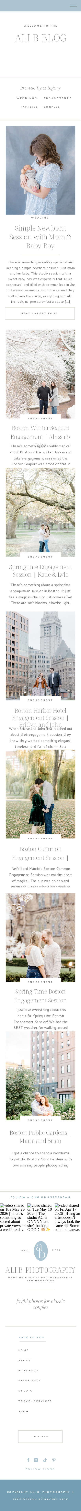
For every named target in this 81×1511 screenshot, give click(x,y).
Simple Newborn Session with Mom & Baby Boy (40, 236)
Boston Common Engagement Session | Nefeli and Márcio (40, 857)
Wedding (40, 217)
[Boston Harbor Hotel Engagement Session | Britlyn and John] (40, 655)
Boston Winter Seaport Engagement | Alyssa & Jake (40, 436)
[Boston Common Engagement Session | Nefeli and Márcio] (40, 794)
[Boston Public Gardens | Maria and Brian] (40, 1075)
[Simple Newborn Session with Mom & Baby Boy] (40, 170)
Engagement (40, 418)
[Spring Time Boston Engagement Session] (40, 937)
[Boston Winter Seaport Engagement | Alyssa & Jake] (40, 374)
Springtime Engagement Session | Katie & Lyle (40, 570)
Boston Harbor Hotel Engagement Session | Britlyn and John (40, 717)
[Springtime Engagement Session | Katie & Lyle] (40, 512)
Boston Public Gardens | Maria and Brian (40, 1136)
